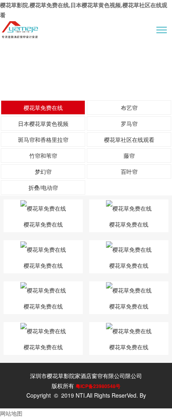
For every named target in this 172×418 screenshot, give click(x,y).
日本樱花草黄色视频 (43, 123)
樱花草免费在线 (43, 107)
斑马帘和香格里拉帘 (43, 139)
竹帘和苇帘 (43, 155)
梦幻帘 (43, 171)
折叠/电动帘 (43, 187)
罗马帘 (129, 123)
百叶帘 (129, 171)
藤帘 (129, 155)
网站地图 (11, 413)
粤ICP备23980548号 (98, 386)
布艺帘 (129, 107)
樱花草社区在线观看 (129, 139)
